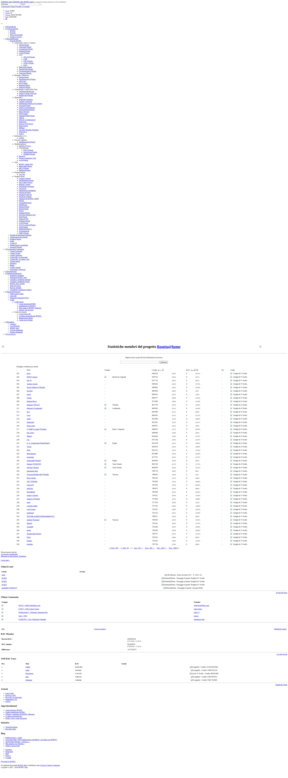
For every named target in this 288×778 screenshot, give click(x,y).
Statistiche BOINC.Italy (18, 278)
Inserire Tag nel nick (26, 310)
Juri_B (29, 380)
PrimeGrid (22, 122)
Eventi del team (281, 593)
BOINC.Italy (14, 328)
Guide (12, 300)
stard (28, 502)
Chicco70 (30, 485)
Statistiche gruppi (280, 629)
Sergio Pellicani (32, 387)
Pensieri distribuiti (16, 332)
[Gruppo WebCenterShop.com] (2, 606)
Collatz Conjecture (25, 102)
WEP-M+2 (23, 132)
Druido (29, 541)
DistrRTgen (23, 205)
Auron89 (30, 527)
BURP (21, 201)
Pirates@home (24, 207)
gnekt (29, 530)
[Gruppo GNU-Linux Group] (2, 609)
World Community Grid (27, 158)
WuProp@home (24, 170)
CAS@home (23, 223)
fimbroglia (30, 422)
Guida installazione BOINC (15, 712)
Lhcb (25, 65)
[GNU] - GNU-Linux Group (28, 609)
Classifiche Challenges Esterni (20, 290)
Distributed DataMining (27, 191)
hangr (29, 394)
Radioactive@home (26, 95)
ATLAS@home (29, 57)
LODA (21, 138)
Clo (28, 440)
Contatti (8, 758)
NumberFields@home (27, 116)
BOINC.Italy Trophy (17, 284)
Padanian (29, 680)
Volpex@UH (23, 219)
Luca (28, 415)
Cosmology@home (26, 49)
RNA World (23, 83)
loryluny (30, 391)
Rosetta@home (24, 85)
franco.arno (31, 426)
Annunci (13, 324)
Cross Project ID (25, 314)
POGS (21, 211)
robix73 (196, 612)
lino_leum (30, 433)
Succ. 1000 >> (174, 548)
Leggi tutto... (5, 560)
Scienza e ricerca (16, 37)
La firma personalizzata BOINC (30, 316)
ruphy (29, 419)
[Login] (41, 4)
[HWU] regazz (32, 377)
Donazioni (9, 752)
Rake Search (23, 126)
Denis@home (24, 77)
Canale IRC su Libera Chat (19, 259)
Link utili (13, 296)
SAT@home (23, 227)
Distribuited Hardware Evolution (30, 104)
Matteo (29, 436)
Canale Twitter (15, 253)
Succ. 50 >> (138, 548)
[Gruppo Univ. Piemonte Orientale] (2, 620)
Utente (29, 398)
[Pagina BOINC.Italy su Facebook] (5, 7)
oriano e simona (32, 495)
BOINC (13, 31)
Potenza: (8, 15)
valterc (28, 667)
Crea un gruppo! (100, 629)
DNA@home (28, 150)
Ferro (29, 537)
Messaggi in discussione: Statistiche (13, 556)
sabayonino (198, 609)
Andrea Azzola (32, 384)
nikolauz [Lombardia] (34, 408)
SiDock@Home (24, 87)
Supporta (8, 750)
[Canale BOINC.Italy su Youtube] (12, 7)
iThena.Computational (27, 108)
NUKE (4, 578)
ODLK (21, 118)
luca (28, 412)
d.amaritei (30, 457)
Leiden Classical (25, 178)
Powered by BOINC (8, 761)
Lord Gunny (31, 509)
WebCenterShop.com (201, 605)
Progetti (12, 33)
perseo (196, 616)
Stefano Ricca (32, 401)
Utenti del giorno (11, 727)
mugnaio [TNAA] (33, 405)
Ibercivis (22, 156)
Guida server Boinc (26, 320)
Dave (29, 373)
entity (27, 670)
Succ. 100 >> (150, 548)
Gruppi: (7, 13)
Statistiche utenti (281, 685)
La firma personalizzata (13, 716)
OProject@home (25, 193)
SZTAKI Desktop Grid (27, 215)
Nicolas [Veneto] (33, 468)
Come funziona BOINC (27, 304)
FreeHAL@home (25, 197)
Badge (12, 265)
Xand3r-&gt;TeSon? (34, 534)
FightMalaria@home (26, 180)
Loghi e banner (15, 267)
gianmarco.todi (199, 619)
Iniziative (13, 263)
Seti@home (23, 217)
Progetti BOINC (16, 41)
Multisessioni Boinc (26, 318)
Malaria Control (24, 184)
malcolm (30, 488)
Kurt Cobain (31, 478)
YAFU (21, 134)
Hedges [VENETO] (34, 464)
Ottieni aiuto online (17, 294)
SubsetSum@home (30, 152)
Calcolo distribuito (16, 330)
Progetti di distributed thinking (20, 235)
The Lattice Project (25, 182)
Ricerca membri (15, 288)
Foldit (12, 241)
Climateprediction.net (26, 91)
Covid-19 (13, 243)
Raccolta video (10, 729)
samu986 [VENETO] (9, 588)
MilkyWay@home (25, 67)
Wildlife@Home (29, 154)
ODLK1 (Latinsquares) (27, 120)
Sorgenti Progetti (16, 247)
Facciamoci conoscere (18, 269)
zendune (30, 544)
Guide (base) (19, 302)
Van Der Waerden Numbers (29, 130)
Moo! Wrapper (24, 112)
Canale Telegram (16, 255)
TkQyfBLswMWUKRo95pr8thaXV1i (40, 516)
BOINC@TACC (25, 146)
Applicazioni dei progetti (18, 237)
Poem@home (24, 209)
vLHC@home (28, 63)
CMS (25, 59)
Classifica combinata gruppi (20, 282)
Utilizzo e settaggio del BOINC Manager (20, 714)
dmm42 (29, 523)
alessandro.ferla (32, 471)
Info (3, 629)
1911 (28, 481)
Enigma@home (24, 221)
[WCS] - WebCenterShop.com (29, 605)
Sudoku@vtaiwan (25, 195)
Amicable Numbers (26, 99)
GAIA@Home (24, 53)
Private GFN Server (26, 124)
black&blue (31, 492)
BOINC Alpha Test (26, 164)
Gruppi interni (15, 261)
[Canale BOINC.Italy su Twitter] (18, 7)
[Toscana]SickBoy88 (34, 475)
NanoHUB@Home (26, 69)
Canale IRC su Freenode (18, 257)
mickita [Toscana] (33, 520)
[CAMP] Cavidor (33, 429)
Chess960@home (25, 203)
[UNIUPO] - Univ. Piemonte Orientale (32, 619)
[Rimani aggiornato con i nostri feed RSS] (26, 7)
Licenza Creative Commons (50, 765)
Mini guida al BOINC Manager (30, 308)
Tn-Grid (22, 174)
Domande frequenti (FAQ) (19, 298)
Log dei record (282, 654)
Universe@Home (25, 73)
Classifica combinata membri (20, 280)
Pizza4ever (29, 673)
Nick (28, 450)
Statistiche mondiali (17, 276)
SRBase (22, 128)
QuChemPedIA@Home (27, 71)
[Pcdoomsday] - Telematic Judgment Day (33, 612)
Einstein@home (24, 51)
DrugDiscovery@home (27, 79)
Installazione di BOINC (27, 306)
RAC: (7, 17)
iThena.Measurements (27, 110)
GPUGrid (22, 81)
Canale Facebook (16, 251)
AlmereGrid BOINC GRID (29, 199)
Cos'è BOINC (15, 326)
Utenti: (7, 11)
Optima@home (24, 213)
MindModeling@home (27, 142)
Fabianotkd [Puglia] (34, 461)
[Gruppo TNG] (2, 616)
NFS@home (23, 114)
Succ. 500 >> (161, 548)
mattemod (30, 513)
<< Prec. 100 (113, 548)
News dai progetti (16, 35)
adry (27, 677)
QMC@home (24, 233)
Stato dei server (15, 286)
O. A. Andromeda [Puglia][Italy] (38, 443)
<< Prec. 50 (124, 548)
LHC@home (28, 61)
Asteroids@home (25, 47)
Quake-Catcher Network (27, 93)
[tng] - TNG (22, 616)
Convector (22, 189)
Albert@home (24, 45)
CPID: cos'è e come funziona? (16, 718)
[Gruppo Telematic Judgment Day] (2, 613)
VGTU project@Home (27, 225)
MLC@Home (24, 168)
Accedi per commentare (9, 554)
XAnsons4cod (24, 231)
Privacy (8, 756)
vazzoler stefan (32, 506)
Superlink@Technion (26, 187)
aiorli (3, 575)
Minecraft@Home (25, 166)
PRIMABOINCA (25, 229)
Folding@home (15, 239)
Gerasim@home (24, 106)
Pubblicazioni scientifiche (19, 245)
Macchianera (31, 454)
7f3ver (29, 447)
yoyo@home (23, 160)
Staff (7, 754)
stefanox (30, 499)
